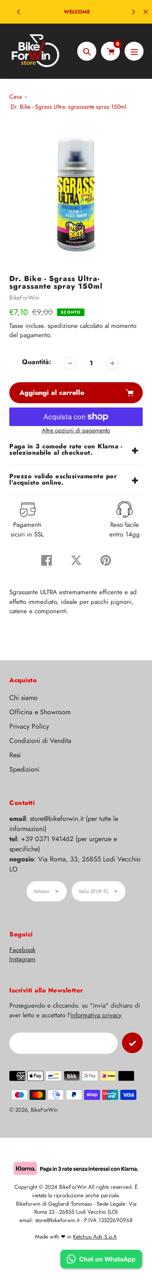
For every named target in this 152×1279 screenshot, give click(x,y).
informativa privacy (96, 1015)
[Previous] (19, 12)
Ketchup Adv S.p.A (95, 1237)
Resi (15, 755)
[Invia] (132, 1042)
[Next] (133, 12)
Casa (15, 96)
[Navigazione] (134, 51)
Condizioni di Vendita (40, 740)
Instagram (22, 959)
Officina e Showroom (40, 712)
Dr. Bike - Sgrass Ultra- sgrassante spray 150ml (68, 106)
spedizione (64, 325)
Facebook (22, 950)
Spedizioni (24, 769)
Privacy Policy (29, 726)
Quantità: (36, 362)
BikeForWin (24, 297)
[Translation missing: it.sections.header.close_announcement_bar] (145, 12)
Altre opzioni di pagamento (76, 430)
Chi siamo (23, 698)
